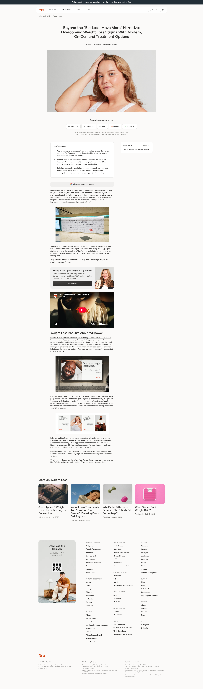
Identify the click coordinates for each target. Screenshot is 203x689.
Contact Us (145, 592)
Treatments (52, 10)
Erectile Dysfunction (93, 549)
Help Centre (145, 589)
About (143, 605)
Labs (78, 10)
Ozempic (89, 589)
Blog (143, 582)
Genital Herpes (119, 556)
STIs (114, 579)
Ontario (89, 632)
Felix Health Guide (44, 16)
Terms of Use (64, 666)
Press (143, 615)
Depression (117, 615)
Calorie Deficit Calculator (123, 628)
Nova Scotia (90, 628)
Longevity (117, 575)
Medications (66, 10)
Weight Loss (57, 16)
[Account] (163, 10)
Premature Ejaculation (122, 566)
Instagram (145, 625)
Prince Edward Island (94, 635)
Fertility (116, 582)
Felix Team (97, 44)
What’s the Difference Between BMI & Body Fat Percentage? (117, 510)
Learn (88, 10)
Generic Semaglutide (149, 572)
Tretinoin (89, 599)
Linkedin (144, 628)
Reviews (144, 612)
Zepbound (145, 556)
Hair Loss (89, 553)
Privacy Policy (42, 668)
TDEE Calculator (119, 631)
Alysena (89, 602)
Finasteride (90, 595)
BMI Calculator (119, 624)
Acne (88, 566)
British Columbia (92, 618)
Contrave (144, 559)
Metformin (90, 605)
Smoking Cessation (93, 562)
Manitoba (89, 622)
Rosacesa (117, 598)
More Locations (92, 642)
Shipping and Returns (149, 595)
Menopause (90, 559)
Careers (144, 608)
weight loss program (77, 438)
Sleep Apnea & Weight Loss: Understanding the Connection (52, 510)
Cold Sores (117, 549)
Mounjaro (145, 553)
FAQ (143, 585)
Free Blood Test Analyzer (123, 585)
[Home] (41, 10)
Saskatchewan (91, 638)
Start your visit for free (122, 2)
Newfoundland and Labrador (97, 625)
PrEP (115, 559)
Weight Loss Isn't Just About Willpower (136, 149)
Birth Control (91, 556)
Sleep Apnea (90, 572)
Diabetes (89, 569)
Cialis (88, 585)
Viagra (88, 582)
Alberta (89, 615)
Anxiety (116, 611)
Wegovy (89, 592)
